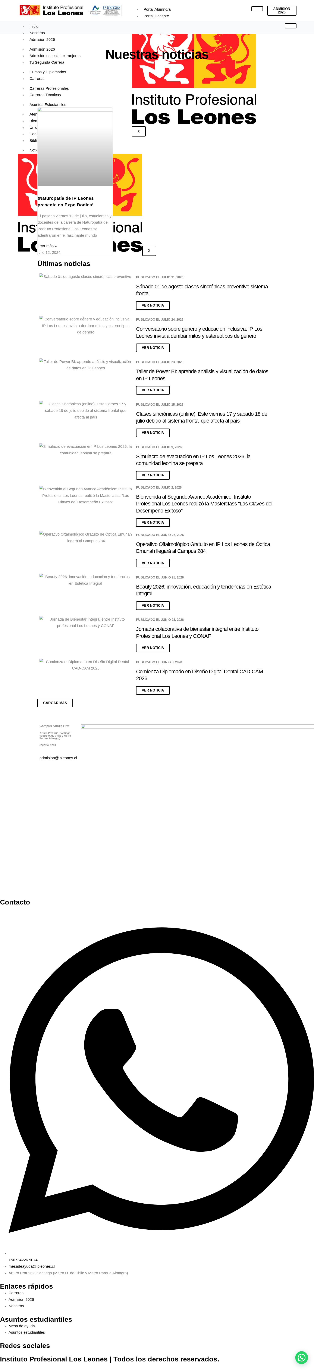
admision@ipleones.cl (58, 758)
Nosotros (37, 33)
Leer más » (47, 246)
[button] (55, 703)
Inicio (33, 26)
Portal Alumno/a (157, 9)
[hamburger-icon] (257, 8)
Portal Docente (156, 16)
